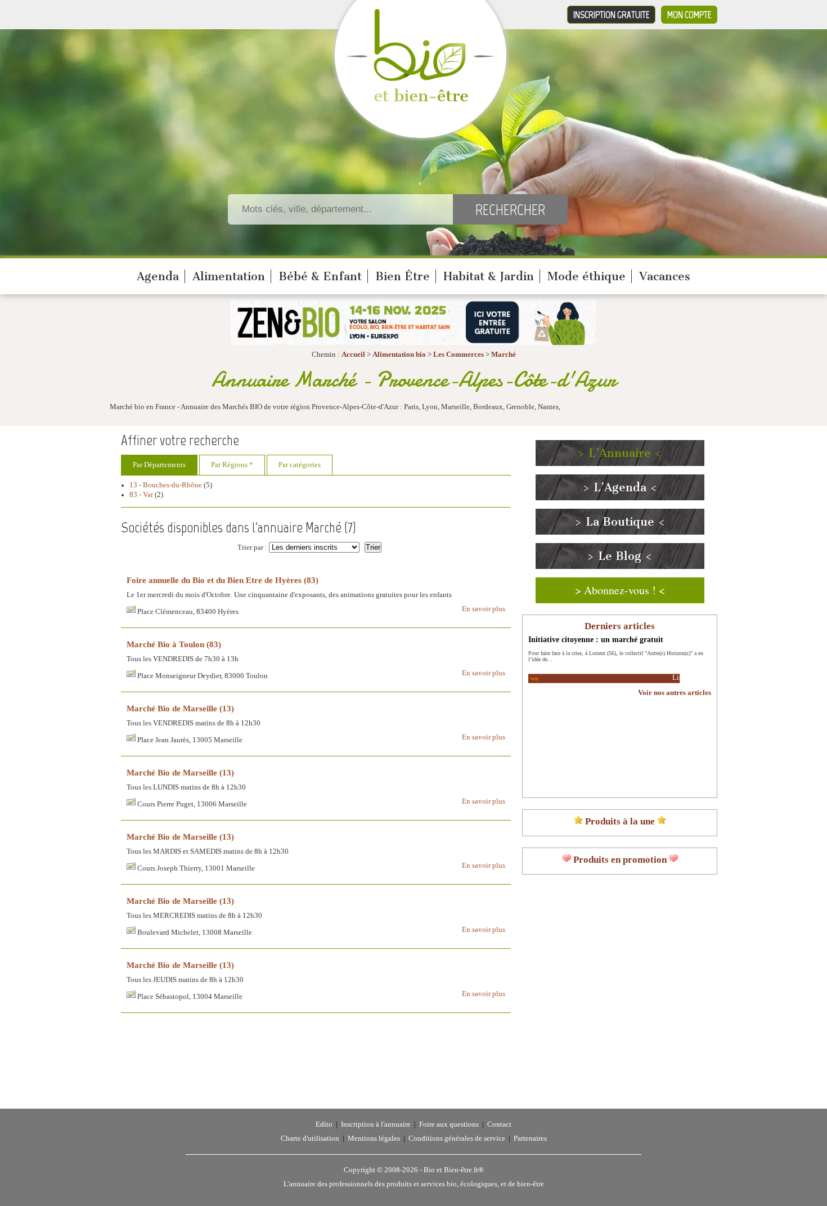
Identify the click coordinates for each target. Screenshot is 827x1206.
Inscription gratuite (611, 14)
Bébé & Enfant (320, 276)
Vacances (664, 276)
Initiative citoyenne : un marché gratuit (595, 639)
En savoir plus (483, 609)
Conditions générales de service (456, 1138)
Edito (324, 1124)
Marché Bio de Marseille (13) (180, 708)
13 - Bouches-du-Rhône (165, 485)
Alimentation (228, 276)
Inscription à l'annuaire (376, 1124)
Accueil (353, 354)
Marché (503, 354)
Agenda (158, 276)
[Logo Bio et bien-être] (420, 99)
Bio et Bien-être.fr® (454, 1170)
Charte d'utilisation (310, 1138)
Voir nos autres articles (674, 693)
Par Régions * (232, 465)
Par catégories (299, 465)
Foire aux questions (449, 1124)
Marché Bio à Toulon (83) (174, 644)
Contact (499, 1124)
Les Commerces (458, 354)
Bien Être (402, 276)
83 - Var (141, 495)
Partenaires (530, 1138)
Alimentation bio (399, 354)
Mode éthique (586, 276)
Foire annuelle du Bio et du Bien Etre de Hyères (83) (222, 580)
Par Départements (159, 465)
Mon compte (689, 14)
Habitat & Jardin (488, 276)
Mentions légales (374, 1138)
